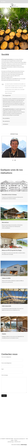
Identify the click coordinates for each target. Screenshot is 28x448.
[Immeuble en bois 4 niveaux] (14, 184)
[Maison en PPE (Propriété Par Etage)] (14, 240)
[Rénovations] (14, 212)
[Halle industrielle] (14, 296)
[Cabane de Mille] (14, 268)
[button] (3, 1)
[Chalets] (14, 324)
